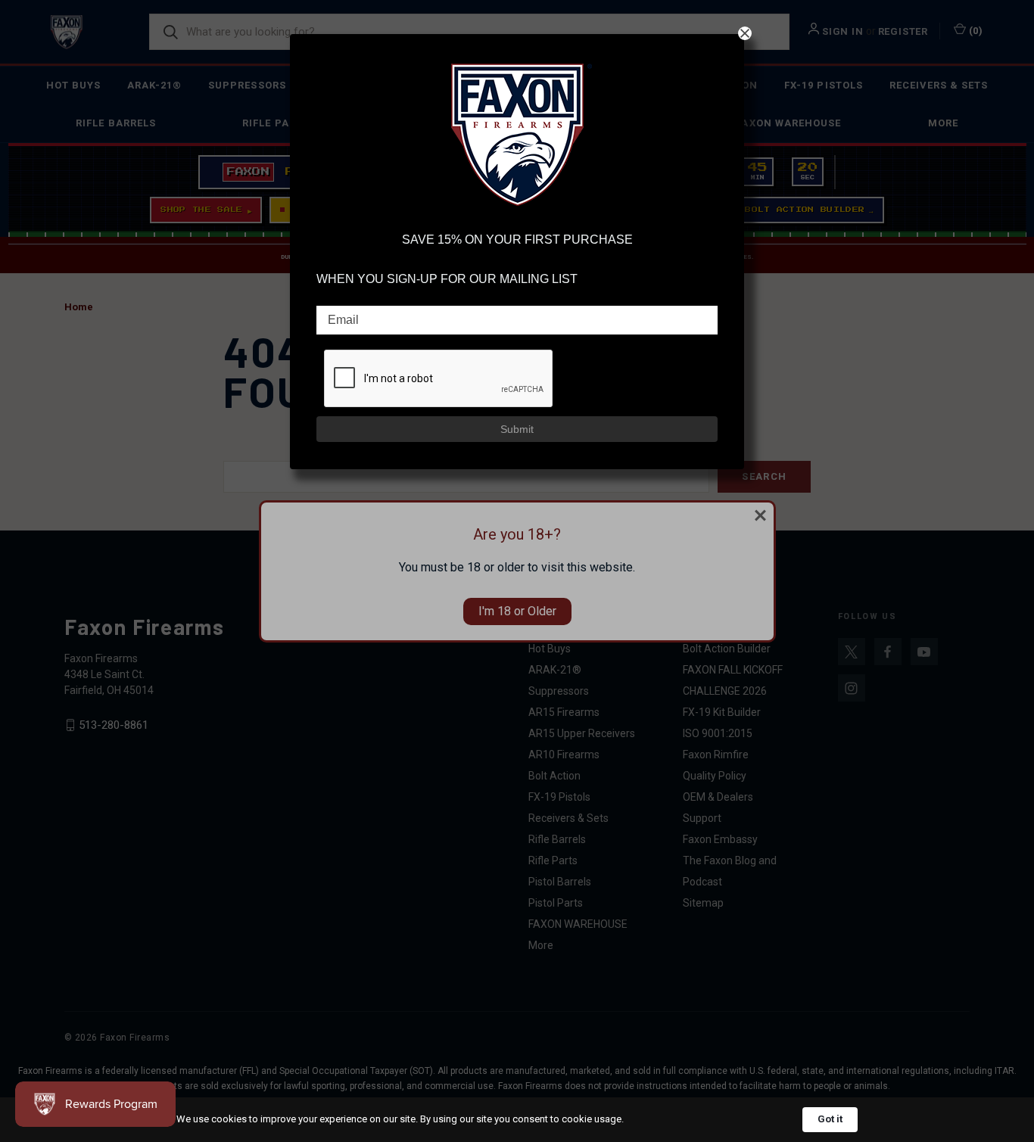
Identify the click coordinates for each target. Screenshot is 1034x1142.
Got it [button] (830, 1119)
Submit (517, 429)
